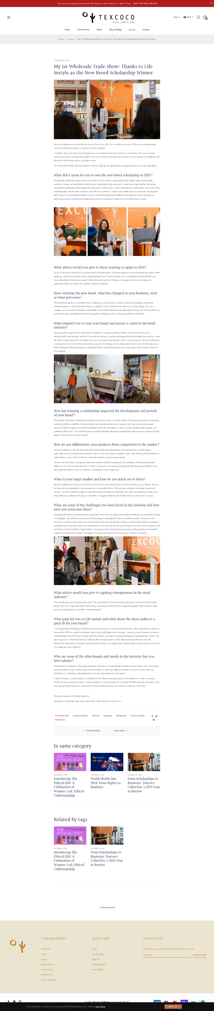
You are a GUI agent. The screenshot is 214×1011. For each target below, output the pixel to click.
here (87, 696)
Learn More (100, 1006)
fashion (95, 716)
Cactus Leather (98, 954)
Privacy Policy (47, 969)
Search (44, 959)
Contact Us (46, 948)
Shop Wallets (97, 969)
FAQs (43, 954)
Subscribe (200, 954)
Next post (119, 730)
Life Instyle (137, 144)
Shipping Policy (48, 964)
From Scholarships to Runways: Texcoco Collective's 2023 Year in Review (144, 785)
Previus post (93, 730)
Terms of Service (48, 979)
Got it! (173, 1006)
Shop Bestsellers (99, 964)
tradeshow (121, 716)
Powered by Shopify (120, 1002)
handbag (108, 716)
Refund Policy (47, 974)
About (94, 948)
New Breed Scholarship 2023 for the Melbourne (105, 144)
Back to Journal (108, 907)
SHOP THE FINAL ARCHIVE (145, 3)
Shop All (95, 959)
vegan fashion (138, 716)
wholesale (60, 720)
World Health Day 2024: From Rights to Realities (106, 783)
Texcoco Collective (101, 1002)
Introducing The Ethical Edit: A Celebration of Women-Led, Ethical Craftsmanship (69, 787)
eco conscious (62, 716)
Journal (71, 39)
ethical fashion (80, 716)
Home (61, 39)
